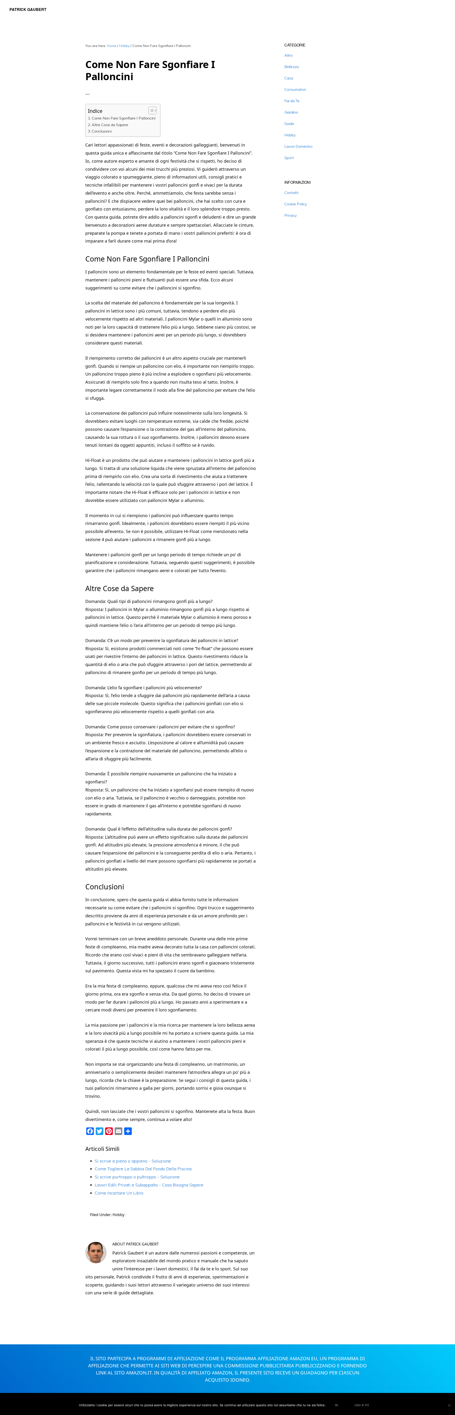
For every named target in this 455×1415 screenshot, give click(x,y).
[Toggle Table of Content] (150, 110)
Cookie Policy (295, 204)
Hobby (118, 1214)
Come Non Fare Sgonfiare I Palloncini (123, 118)
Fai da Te (292, 100)
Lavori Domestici (298, 146)
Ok (336, 1405)
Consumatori (295, 89)
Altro (288, 55)
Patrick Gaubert (27, 9)
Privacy (290, 215)
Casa (288, 78)
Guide (289, 123)
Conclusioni (102, 131)
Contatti (291, 192)
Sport (289, 157)
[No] (449, 1405)
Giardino (291, 112)
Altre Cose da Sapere (110, 124)
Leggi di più (362, 1405)
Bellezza (291, 66)
